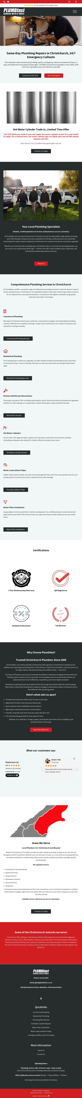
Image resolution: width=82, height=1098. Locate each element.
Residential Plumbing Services (18, 378)
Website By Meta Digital (40, 1096)
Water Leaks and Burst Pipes (41, 1031)
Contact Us (41, 1054)
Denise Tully (56, 760)
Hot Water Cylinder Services (17, 452)
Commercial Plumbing (41, 1012)
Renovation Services (14, 415)
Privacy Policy (48, 1093)
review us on (11, 775)
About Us (41, 263)
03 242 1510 (33, 143)
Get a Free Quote (54, 75)
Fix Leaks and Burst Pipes (16, 490)
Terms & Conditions (36, 1093)
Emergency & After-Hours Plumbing (41, 1035)
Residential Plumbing (41, 1016)
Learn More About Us (41, 730)
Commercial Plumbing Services (18, 338)
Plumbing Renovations (41, 1020)
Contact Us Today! (41, 151)
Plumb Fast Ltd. (12, 762)
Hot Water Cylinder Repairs (41, 1024)
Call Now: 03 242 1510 (30, 75)
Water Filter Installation (16, 529)
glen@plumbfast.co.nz (43, 982)
